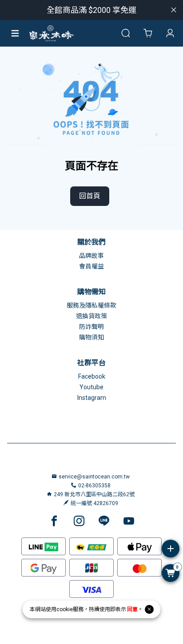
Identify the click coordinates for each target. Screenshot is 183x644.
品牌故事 (91, 255)
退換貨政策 (91, 316)
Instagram (91, 397)
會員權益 (91, 266)
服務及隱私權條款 (91, 305)
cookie (64, 609)
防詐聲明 (91, 326)
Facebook (91, 376)
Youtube (91, 387)
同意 (132, 609)
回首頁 (89, 196)
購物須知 (91, 337)
